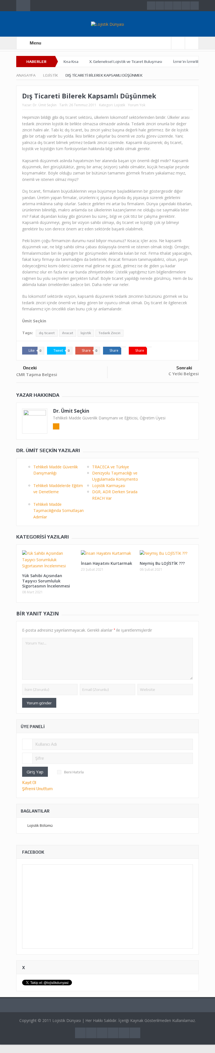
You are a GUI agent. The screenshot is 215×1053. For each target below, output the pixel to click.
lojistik (86, 333)
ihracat (67, 333)
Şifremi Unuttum (37, 788)
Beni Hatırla (74, 772)
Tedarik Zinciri (109, 333)
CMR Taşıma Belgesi (36, 374)
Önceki (30, 367)
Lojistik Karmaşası (108, 485)
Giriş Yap (35, 772)
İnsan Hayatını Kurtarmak (106, 563)
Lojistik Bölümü (40, 825)
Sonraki (184, 367)
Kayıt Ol (29, 782)
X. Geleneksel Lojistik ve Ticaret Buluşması (125, 61)
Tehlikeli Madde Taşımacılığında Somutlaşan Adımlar (58, 511)
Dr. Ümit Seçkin (45, 105)
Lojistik (119, 105)
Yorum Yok (136, 105)
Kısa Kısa (71, 61)
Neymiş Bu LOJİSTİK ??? (162, 563)
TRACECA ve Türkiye (110, 466)
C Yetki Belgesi (184, 373)
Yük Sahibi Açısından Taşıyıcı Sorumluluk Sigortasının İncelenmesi (46, 580)
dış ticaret (47, 333)
